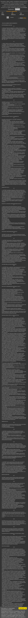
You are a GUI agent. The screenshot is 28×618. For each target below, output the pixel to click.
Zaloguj (2, 14)
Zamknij (17, 9)
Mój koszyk (22, 14)
